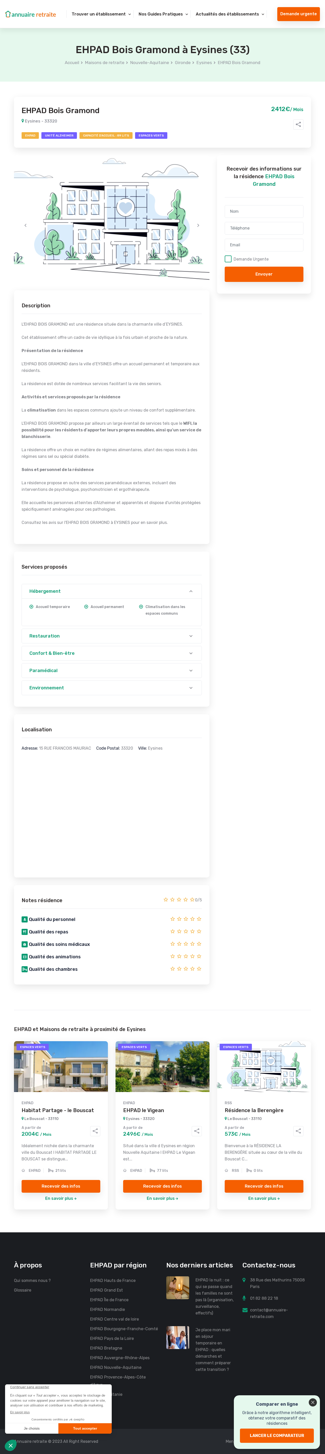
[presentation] (25, 225)
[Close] (313, 1402)
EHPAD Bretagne (106, 1348)
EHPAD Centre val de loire (114, 1319)
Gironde (183, 62)
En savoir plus (59, 1198)
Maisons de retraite (104, 62)
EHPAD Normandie (107, 1309)
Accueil (72, 62)
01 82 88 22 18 (264, 1298)
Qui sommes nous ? (32, 1280)
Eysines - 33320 (40, 121)
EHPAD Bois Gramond (239, 62)
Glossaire (22, 1290)
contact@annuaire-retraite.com (269, 1313)
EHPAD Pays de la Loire (112, 1338)
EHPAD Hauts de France (113, 1280)
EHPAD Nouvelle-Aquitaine (115, 1367)
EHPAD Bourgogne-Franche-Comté (124, 1328)
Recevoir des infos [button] (61, 1186)
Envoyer (264, 274)
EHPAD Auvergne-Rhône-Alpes (120, 1357)
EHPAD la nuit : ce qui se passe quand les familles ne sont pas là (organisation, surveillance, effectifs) (215, 1296)
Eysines (204, 62)
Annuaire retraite (30, 1441)
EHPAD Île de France (109, 1299)
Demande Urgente (251, 259)
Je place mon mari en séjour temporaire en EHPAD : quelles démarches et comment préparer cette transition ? (213, 1349)
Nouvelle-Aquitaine (149, 62)
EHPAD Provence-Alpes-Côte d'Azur (118, 1381)
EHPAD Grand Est (106, 1290)
